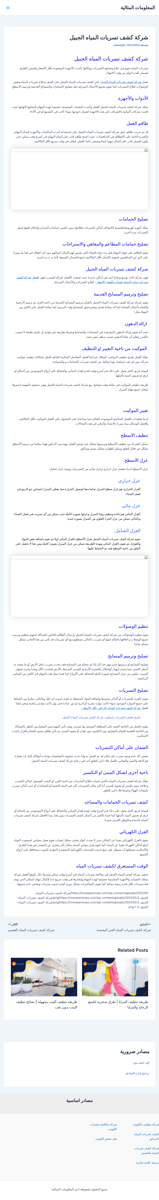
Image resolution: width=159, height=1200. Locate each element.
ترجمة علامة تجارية (147, 1162)
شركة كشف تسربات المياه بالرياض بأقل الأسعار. (111, 708)
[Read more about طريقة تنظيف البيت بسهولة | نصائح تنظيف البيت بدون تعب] (44, 977)
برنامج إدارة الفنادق (137, 1073)
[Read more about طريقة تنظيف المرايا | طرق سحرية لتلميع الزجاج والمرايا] (115, 977)
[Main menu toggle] (8, 8)
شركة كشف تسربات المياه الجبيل (120, 82)
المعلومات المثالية (138, 7)
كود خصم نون (141, 1062)
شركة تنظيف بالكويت (146, 1124)
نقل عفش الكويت (106, 1139)
